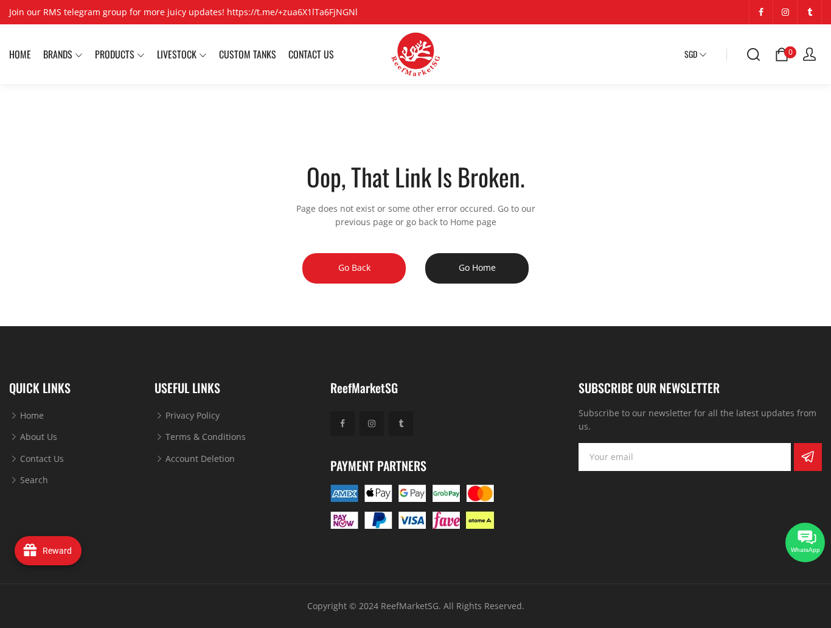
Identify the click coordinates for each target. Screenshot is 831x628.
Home (31, 415)
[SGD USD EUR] (695, 54)
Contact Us (41, 458)
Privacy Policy (191, 415)
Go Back (354, 267)
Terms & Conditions (204, 436)
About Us (37, 436)
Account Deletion (199, 458)
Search (33, 480)
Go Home (477, 267)
